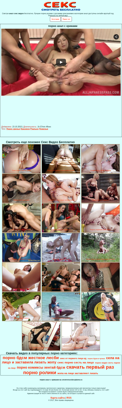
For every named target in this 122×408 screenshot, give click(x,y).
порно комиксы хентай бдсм (41, 367)
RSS (69, 398)
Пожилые (43, 129)
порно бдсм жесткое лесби (31, 357)
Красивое (25, 129)
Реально (34, 129)
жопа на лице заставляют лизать (77, 373)
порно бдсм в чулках (96, 358)
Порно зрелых (13, 129)
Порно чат (66, 19)
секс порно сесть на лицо (75, 362)
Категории (55, 19)
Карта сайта (58, 398)
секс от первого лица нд (73, 358)
